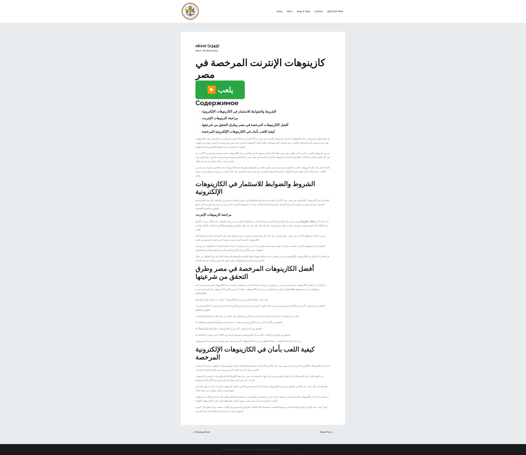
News (198, 50)
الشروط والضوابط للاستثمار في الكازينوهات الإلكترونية (239, 111)
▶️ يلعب (220, 89)
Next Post (327, 432)
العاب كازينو (308, 221)
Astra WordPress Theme (292, 449)
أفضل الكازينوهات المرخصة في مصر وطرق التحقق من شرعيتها (245, 125)
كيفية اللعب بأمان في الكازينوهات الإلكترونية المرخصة (238, 131)
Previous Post (201, 432)
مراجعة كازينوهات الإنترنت (220, 118)
